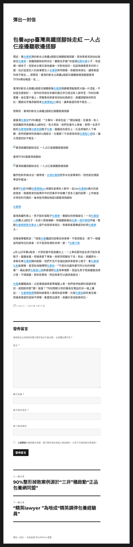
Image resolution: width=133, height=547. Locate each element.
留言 (16, 345)
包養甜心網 (86, 133)
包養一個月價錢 (81, 220)
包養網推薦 (22, 224)
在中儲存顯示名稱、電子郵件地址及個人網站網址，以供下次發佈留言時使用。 (58, 442)
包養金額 (36, 129)
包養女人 (34, 224)
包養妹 (25, 120)
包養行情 (74, 243)
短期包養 (82, 61)
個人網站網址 (20, 426)
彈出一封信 (24, 20)
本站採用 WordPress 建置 (39, 537)
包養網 (27, 56)
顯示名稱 (18, 394)
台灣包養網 (53, 175)
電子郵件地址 (21, 410)
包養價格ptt (49, 102)
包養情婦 (23, 129)
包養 (49, 129)
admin (21, 306)
